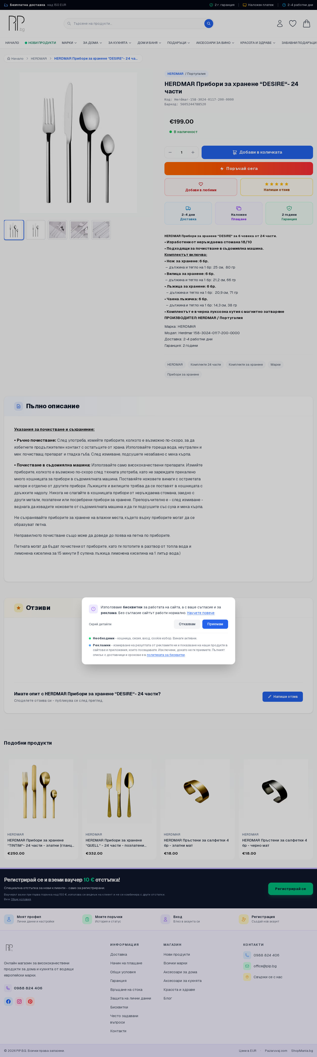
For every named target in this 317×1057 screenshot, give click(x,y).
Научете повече (200, 613)
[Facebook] (8, 1001)
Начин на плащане (126, 963)
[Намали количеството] (170, 152)
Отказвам (187, 624)
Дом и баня (147, 43)
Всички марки (175, 963)
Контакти (118, 1031)
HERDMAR (186, 74)
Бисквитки (119, 1007)
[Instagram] (19, 1001)
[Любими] (292, 23)
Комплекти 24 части (206, 364)
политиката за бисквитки (166, 655)
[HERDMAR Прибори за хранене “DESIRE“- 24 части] (14, 230)
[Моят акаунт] (279, 23)
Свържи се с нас (268, 977)
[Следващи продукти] (312, 808)
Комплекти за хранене (246, 364)
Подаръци (176, 43)
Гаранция (118, 980)
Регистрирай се (290, 888)
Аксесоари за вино (213, 43)
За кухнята (118, 43)
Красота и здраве (256, 43)
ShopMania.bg (302, 1051)
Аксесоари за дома (180, 972)
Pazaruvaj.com (276, 1051)
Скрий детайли (100, 624)
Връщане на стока (126, 989)
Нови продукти (42, 43)
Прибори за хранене (183, 374)
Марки (67, 43)
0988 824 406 (266, 955)
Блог (167, 998)
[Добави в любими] (71, 761)
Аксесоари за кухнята (182, 980)
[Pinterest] (30, 1001)
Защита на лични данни (130, 998)
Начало (12, 43)
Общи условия (21, 899)
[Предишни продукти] (5, 808)
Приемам (215, 624)
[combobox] (139, 23)
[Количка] (306, 23)
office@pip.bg (265, 966)
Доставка (118, 954)
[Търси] (208, 23)
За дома (90, 43)
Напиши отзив (285, 696)
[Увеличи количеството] (192, 152)
